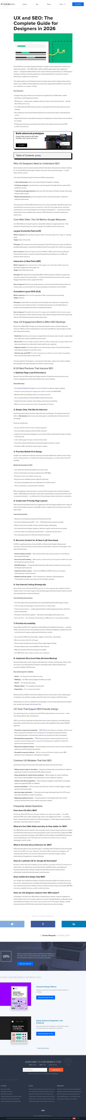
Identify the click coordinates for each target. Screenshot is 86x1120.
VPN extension (47, 212)
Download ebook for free (45, 997)
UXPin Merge (23, 494)
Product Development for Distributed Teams (11, 1101)
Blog (37, 4)
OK (74, 1118)
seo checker (43, 388)
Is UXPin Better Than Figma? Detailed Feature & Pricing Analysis (42, 1096)
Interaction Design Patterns (46, 987)
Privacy (35, 1115)
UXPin (15, 720)
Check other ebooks (43, 1048)
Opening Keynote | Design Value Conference (67, 1098)
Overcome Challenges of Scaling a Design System (68, 1094)
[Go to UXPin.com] (43, 1110)
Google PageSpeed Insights (26, 388)
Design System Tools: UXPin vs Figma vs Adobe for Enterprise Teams (42, 1098)
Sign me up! (56, 1070)
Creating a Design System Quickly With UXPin (11, 1096)
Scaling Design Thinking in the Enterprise (10, 1098)
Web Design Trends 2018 (6, 1094)
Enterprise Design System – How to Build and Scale (68, 1096)
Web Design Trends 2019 (6, 1091)
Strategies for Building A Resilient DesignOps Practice (69, 1091)
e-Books (25, 4)
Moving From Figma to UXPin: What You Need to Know (41, 1094)
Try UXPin (78, 4)
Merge (49, 4)
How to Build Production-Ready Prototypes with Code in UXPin (42, 1091)
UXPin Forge (39, 738)
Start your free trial (25, 964)
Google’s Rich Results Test (33, 704)
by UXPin (13, 4)
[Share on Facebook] (43, 924)
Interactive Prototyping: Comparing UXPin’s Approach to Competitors (42, 1101)
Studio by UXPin (5, 4)
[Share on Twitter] (12, 924)
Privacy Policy (55, 1073)
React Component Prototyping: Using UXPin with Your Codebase (42, 1089)
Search (61, 4)
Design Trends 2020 (5, 1089)
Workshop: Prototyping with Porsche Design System (69, 1089)
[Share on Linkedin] (74, 924)
